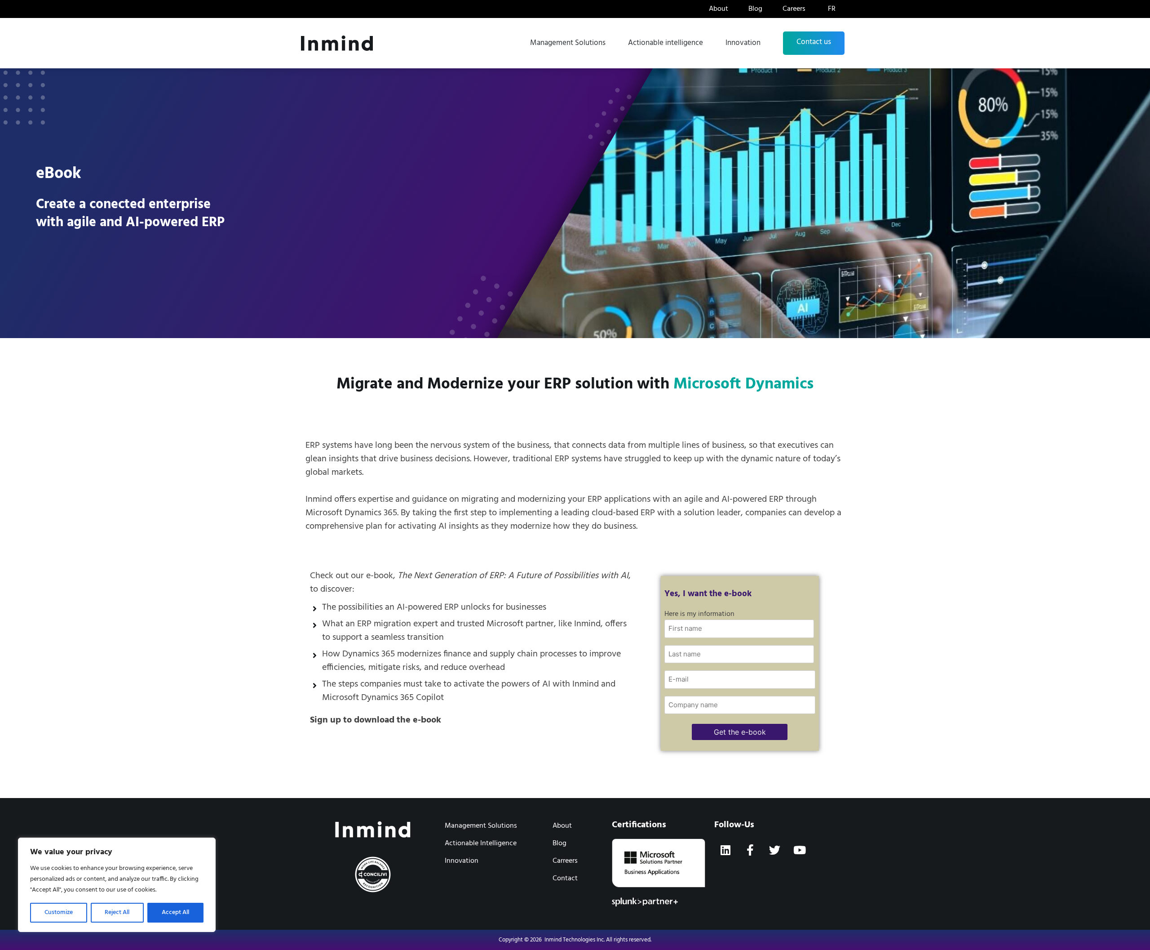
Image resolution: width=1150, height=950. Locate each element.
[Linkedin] (725, 849)
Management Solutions (568, 43)
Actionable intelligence (665, 43)
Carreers (565, 861)
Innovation (743, 43)
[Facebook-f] (750, 849)
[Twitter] (775, 849)
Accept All (175, 912)
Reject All (117, 912)
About (718, 9)
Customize (58, 912)
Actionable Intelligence (481, 843)
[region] (117, 885)
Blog (755, 9)
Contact (565, 878)
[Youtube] (799, 849)
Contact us (813, 42)
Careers (794, 9)
